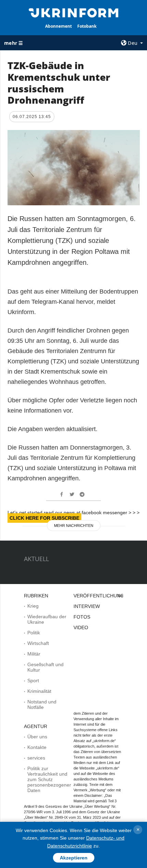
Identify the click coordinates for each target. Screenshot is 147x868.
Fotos (82, 617)
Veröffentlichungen (102, 595)
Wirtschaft (38, 643)
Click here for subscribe (44, 518)
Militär (33, 654)
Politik (33, 632)
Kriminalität (39, 691)
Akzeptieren (74, 857)
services (36, 758)
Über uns (37, 736)
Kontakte (36, 747)
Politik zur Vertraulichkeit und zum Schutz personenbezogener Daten (49, 779)
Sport (33, 680)
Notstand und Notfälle (41, 704)
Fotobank (86, 26)
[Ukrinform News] (74, 12)
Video (81, 627)
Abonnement (58, 26)
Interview (87, 606)
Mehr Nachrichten (73, 525)
